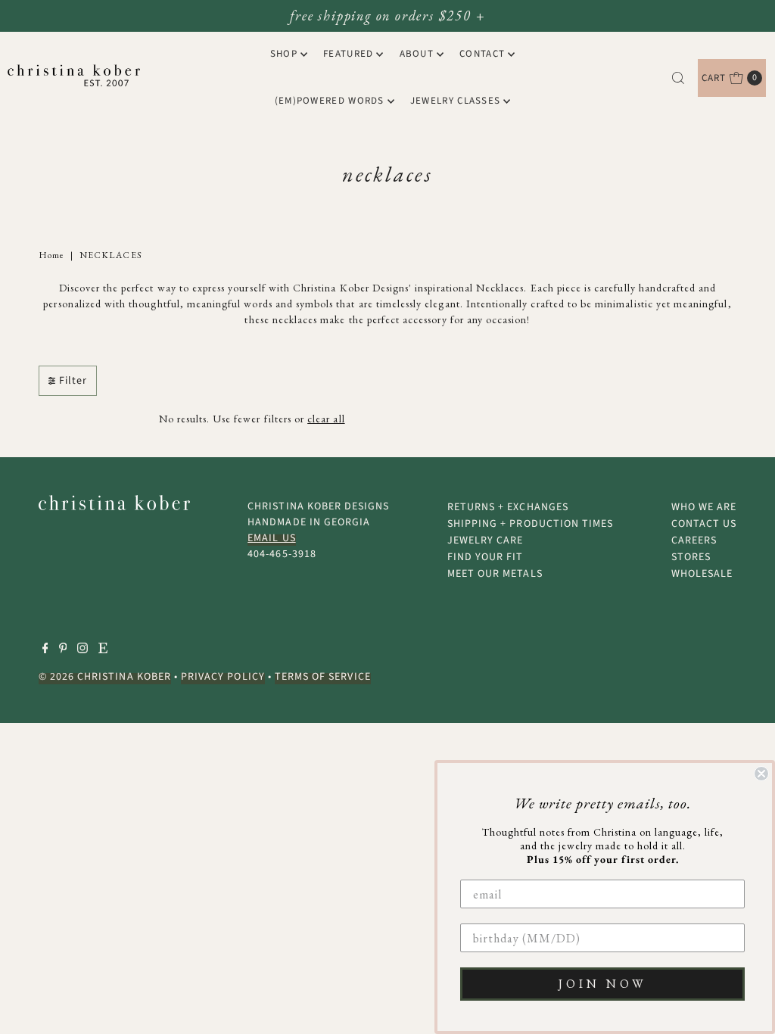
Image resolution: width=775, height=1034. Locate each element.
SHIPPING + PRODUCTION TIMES (530, 523)
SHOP (283, 54)
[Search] (678, 78)
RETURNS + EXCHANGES (507, 507)
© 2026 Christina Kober (105, 676)
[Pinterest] (63, 650)
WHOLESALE (702, 573)
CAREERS (694, 540)
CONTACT (482, 54)
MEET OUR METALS (495, 573)
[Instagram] (82, 650)
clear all (325, 418)
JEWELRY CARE (485, 540)
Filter (73, 380)
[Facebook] (45, 650)
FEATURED (348, 54)
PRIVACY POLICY (223, 676)
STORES (691, 557)
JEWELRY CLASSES (455, 100)
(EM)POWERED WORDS (329, 100)
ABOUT (417, 54)
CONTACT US (704, 523)
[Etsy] (102, 650)
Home (51, 255)
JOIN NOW (603, 984)
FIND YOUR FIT (485, 557)
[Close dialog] (761, 773)
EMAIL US (271, 538)
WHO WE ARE (704, 507)
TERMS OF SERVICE (323, 676)
